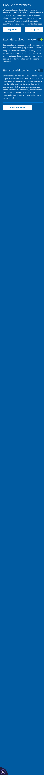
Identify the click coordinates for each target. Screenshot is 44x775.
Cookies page (36, 24)
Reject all (12, 29)
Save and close (17, 107)
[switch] (25, 39)
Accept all (34, 29)
